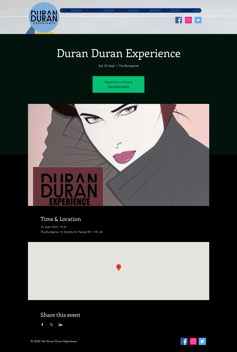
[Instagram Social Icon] (188, 20)
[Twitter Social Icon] (198, 20)
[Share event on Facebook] (42, 324)
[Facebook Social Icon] (178, 20)
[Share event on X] (51, 324)
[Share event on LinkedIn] (60, 324)
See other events (118, 87)
